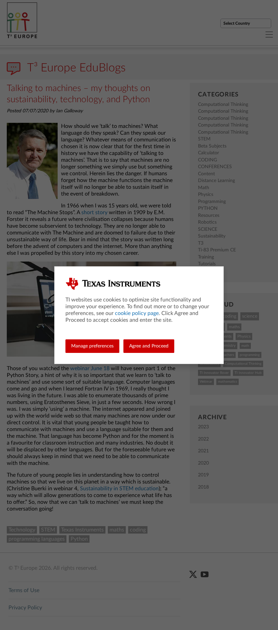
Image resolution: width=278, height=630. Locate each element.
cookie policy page (137, 313)
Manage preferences (92, 346)
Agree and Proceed (148, 346)
